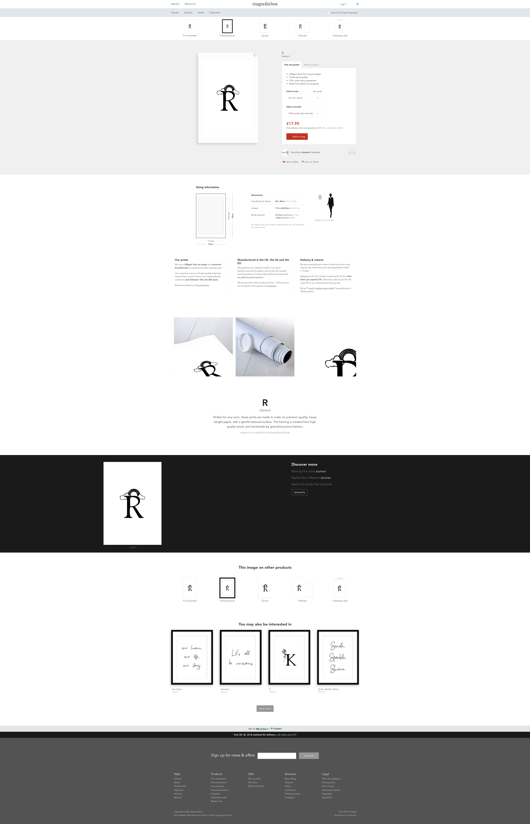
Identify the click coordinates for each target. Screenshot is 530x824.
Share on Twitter (312, 162)
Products (190, 4)
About (177, 782)
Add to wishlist (291, 162)
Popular (175, 12)
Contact (177, 778)
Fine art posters (218, 778)
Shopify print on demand (345, 815)
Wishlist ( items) (256, 786)
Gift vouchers (254, 778)
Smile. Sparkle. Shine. (328, 689)
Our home (177, 689)
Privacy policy (328, 782)
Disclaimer (327, 797)
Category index (292, 793)
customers (271, 286)
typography (299, 492)
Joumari (286, 56)
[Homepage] (265, 4)
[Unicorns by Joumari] (241, 658)
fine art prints (202, 285)
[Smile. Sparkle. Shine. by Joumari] (338, 658)
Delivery (304, 276)
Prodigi (353, 811)
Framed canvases (219, 790)
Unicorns (225, 689)
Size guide (317, 91)
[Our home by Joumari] (192, 658)
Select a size (304, 91)
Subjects (188, 12)
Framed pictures (219, 782)
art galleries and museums (250, 277)
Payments (178, 790)
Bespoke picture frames (197, 815)
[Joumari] (285, 152)
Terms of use (328, 786)
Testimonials (180, 786)
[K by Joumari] (289, 658)
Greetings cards (218, 797)
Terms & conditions (331, 778)
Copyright (327, 793)
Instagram (290, 797)
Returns (177, 797)
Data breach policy (331, 790)
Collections (214, 12)
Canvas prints (217, 786)
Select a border (293, 106)
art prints (314, 83)
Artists (201, 12)
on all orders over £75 (265, 734)
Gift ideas (252, 782)
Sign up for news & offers (233, 755)
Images (175, 4)
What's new (216, 801)
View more (265, 708)
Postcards (215, 793)
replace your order (325, 288)
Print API (343, 811)
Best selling (290, 778)
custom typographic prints (220, 815)
